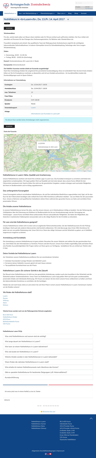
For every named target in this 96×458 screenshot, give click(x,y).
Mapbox (90, 171)
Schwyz (5, 305)
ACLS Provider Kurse (67, 426)
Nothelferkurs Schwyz (38, 428)
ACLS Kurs (6, 319)
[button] (48, 151)
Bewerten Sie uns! (49, 412)
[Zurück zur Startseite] (26, 5)
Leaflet (53, 171)
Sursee (5, 298)
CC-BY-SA (79, 171)
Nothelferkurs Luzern (38, 422)
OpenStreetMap (66, 171)
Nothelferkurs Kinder (10, 317)
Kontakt (84, 13)
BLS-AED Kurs (8, 315)
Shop (76, 13)
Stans (5, 303)
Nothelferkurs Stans (38, 426)
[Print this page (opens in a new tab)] (68, 19)
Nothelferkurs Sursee (38, 424)
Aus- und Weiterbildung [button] (27, 13)
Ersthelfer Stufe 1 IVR (67, 431)
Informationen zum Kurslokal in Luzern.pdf (45, 114)
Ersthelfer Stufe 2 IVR (67, 433)
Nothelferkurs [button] (9, 13)
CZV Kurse (63, 437)
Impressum (60, 451)
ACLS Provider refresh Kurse (69, 428)
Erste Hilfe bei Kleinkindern (69, 435)
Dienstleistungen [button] (47, 13)
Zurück (9, 28)
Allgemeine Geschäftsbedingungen (44, 451)
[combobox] (84, 3)
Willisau (6, 301)
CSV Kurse (6, 324)
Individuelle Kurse (66, 424)
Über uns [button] (60, 13)
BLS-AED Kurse (65, 422)
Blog (70, 13)
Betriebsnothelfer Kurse (11, 322)
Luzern (33, 108)
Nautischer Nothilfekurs (68, 440)
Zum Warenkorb (89, 8)
